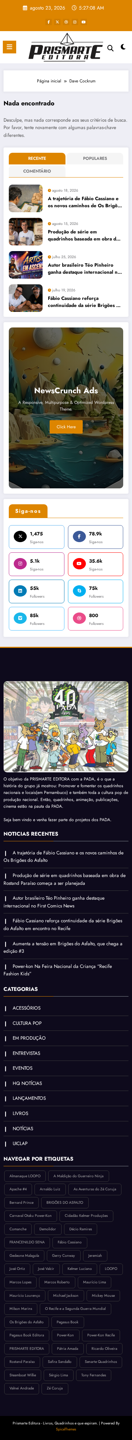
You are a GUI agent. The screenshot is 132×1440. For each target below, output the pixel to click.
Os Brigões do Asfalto (27, 1322)
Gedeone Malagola (24, 1255)
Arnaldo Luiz (50, 1189)
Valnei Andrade (22, 1388)
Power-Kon (65, 1335)
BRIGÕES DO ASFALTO (64, 1202)
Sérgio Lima (58, 1375)
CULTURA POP (27, 1023)
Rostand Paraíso (22, 1361)
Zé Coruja (55, 1388)
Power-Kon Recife (101, 1335)
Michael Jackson (65, 1295)
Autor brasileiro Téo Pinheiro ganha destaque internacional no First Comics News (84, 269)
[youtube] (84, 22)
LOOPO (111, 1268)
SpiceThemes (66, 1429)
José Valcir (46, 1268)
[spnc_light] (123, 48)
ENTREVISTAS (26, 1053)
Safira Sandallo (59, 1361)
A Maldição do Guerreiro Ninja (78, 1176)
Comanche (18, 1229)
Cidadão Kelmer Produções (86, 1215)
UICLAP (20, 1143)
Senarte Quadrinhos (101, 1361)
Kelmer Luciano (80, 1268)
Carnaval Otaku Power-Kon (31, 1215)
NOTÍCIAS (23, 1128)
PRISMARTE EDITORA (27, 1348)
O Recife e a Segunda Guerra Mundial (75, 1308)
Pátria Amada (67, 1348)
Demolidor (47, 1229)
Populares (95, 158)
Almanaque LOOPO (25, 1176)
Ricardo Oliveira (104, 1348)
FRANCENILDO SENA (27, 1242)
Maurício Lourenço (25, 1295)
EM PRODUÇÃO (29, 1038)
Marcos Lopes (20, 1282)
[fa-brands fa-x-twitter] (57, 22)
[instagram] (75, 22)
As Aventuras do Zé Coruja (95, 1189)
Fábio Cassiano (70, 1242)
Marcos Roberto (57, 1282)
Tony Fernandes (93, 1375)
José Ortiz (17, 1268)
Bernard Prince (21, 1202)
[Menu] (9, 47)
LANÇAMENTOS (29, 1098)
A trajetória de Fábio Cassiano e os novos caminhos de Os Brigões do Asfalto (85, 202)
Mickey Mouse (103, 1295)
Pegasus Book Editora (27, 1335)
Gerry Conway (63, 1255)
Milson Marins (21, 1308)
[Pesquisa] (110, 48)
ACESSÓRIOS (26, 1008)
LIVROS (20, 1113)
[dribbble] (66, 22)
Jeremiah (95, 1255)
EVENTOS (22, 1068)
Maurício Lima (94, 1282)
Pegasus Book (67, 1322)
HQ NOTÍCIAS (27, 1083)
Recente (37, 158)
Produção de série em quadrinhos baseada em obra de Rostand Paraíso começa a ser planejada (83, 235)
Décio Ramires (80, 1229)
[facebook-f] (48, 22)
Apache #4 (18, 1189)
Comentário (37, 171)
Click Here (66, 427)
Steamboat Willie (23, 1375)
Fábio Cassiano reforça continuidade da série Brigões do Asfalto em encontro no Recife (85, 302)
